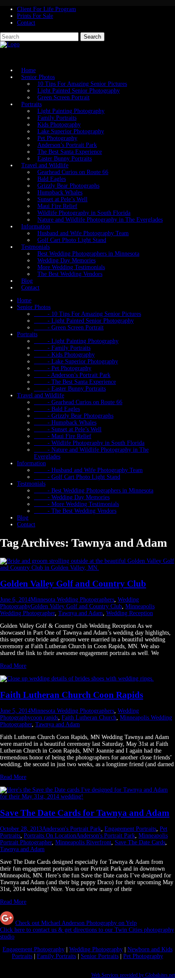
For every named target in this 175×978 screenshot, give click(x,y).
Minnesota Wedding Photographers (72, 599)
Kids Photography (59, 124)
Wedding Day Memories (66, 260)
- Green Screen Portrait (69, 327)
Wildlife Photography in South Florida (83, 213)
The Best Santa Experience (69, 152)
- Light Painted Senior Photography (84, 321)
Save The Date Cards (140, 842)
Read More (13, 666)
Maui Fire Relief (57, 206)
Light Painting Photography (70, 111)
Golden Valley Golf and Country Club (73, 584)
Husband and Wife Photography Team (83, 233)
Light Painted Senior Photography (78, 90)
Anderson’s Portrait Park (67, 145)
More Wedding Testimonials (71, 267)
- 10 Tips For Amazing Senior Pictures (87, 314)
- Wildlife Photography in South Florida (89, 443)
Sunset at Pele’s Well (62, 199)
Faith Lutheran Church (89, 717)
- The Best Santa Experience (75, 382)
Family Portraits (56, 118)
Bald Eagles (51, 179)
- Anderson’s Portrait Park (72, 375)
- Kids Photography (64, 354)
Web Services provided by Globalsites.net (133, 975)
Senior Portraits (100, 956)
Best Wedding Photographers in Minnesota (88, 253)
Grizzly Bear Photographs (68, 186)
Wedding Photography (96, 949)
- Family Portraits (62, 348)
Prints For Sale (35, 16)
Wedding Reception (129, 613)
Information (35, 226)
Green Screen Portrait (63, 97)
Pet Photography (57, 138)
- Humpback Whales (65, 422)
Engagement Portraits (130, 829)
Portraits (31, 104)
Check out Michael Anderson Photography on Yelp (76, 923)
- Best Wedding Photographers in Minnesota (93, 490)
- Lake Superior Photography (76, 361)
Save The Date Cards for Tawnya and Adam (84, 813)
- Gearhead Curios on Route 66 (78, 402)
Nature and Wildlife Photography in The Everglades (100, 219)
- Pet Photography (62, 368)
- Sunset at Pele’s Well (68, 429)
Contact (26, 23)
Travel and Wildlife (44, 165)
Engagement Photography (34, 949)
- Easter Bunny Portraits (70, 388)
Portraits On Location (50, 835)
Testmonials (35, 247)
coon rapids (44, 717)
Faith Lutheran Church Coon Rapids (71, 695)
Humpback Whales (59, 192)
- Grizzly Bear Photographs (73, 416)
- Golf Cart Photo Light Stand (77, 477)
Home (24, 300)
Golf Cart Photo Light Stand (71, 240)
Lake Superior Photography (70, 131)
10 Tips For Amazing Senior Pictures (82, 84)
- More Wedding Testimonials (76, 504)
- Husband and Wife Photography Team (88, 470)
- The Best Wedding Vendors (75, 511)
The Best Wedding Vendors (69, 274)
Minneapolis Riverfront (83, 842)
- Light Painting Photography (76, 341)
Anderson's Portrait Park (71, 829)
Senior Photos (38, 77)
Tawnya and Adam (80, 613)
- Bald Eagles (57, 409)
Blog (22, 517)
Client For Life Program (46, 9)
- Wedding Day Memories (72, 497)
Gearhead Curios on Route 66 (72, 172)
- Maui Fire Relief (62, 436)
